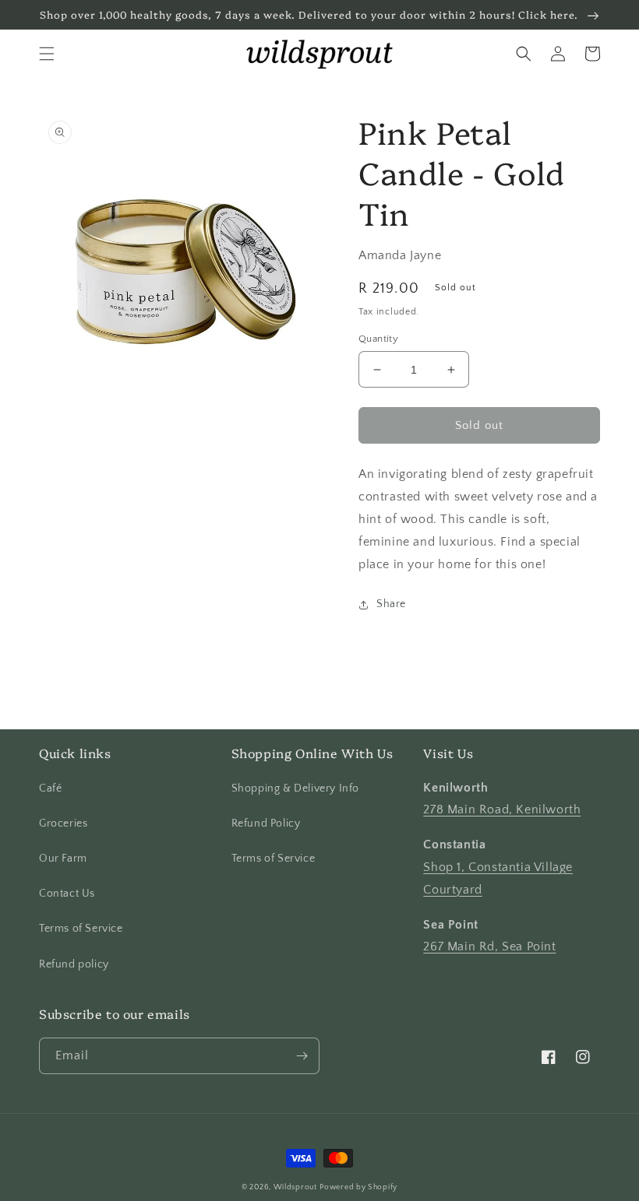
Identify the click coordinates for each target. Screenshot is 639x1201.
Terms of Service (81, 928)
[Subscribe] (301, 1056)
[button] (47, 54)
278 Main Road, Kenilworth (502, 809)
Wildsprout (295, 1187)
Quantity (378, 338)
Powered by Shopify (358, 1187)
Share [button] (391, 604)
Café (50, 788)
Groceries (63, 823)
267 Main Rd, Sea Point (489, 946)
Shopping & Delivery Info (295, 788)
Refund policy (74, 964)
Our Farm (63, 858)
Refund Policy (266, 823)
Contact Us (67, 893)
